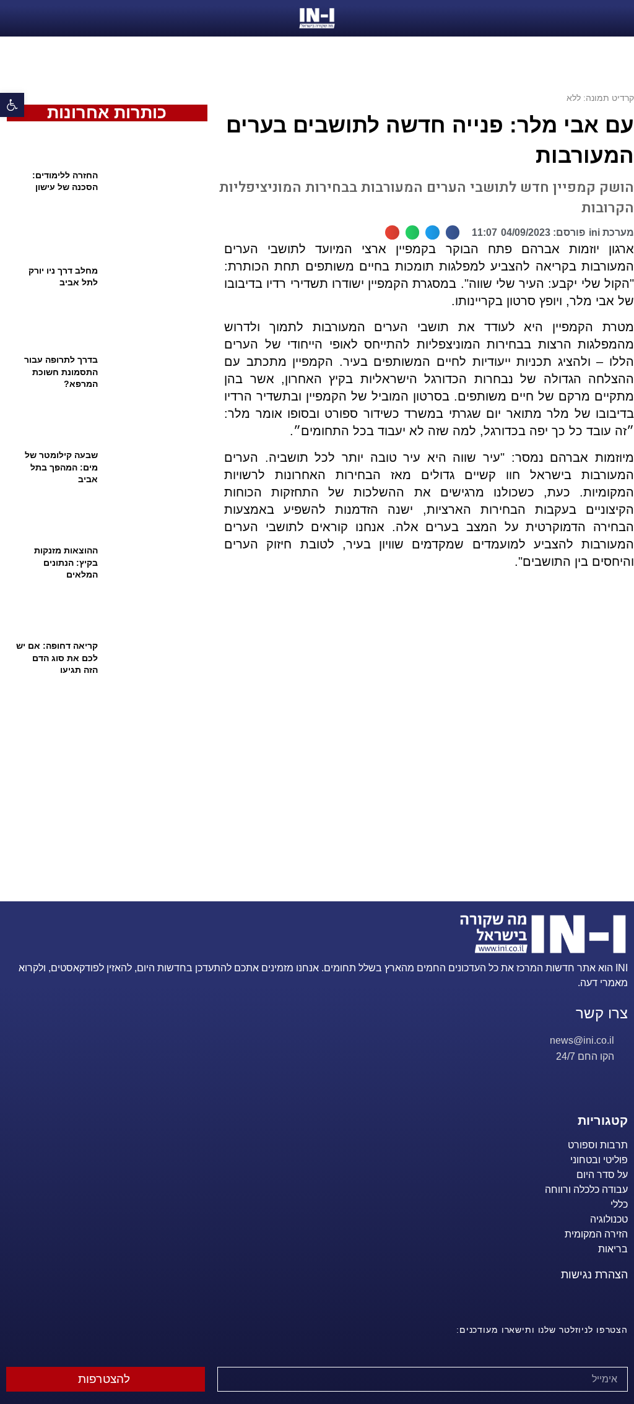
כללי (619, 1204)
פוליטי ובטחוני (599, 1160)
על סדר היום (602, 1174)
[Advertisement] (424, 751)
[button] (12, 105)
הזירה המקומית (596, 1234)
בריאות (613, 1249)
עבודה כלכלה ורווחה (586, 1189)
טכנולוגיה (609, 1219)
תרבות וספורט (598, 1145)
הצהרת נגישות (594, 1274)
